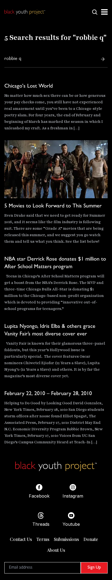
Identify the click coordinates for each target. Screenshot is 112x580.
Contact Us (21, 539)
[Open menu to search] (94, 12)
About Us (56, 550)
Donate (90, 539)
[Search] (103, 59)
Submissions (66, 539)
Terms (42, 539)
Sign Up (94, 568)
